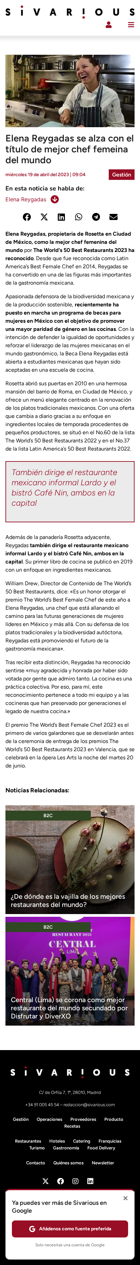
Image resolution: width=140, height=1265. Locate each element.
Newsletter (103, 1162)
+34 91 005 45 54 (42, 1104)
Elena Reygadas (25, 199)
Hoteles (57, 1141)
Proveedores (83, 1119)
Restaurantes (28, 1141)
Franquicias (110, 1141)
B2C (48, 816)
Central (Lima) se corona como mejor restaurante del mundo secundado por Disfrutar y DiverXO (69, 1008)
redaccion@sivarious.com (89, 1104)
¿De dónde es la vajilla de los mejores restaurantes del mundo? (68, 900)
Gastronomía (66, 1147)
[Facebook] (60, 1181)
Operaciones (49, 1119)
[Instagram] (75, 1181)
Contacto (35, 1162)
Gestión (121, 174)
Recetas (72, 1126)
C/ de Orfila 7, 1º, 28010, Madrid (70, 1092)
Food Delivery (101, 1147)
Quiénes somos (68, 1162)
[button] (26, 216)
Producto (113, 1119)
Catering (81, 1141)
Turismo (37, 1147)
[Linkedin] (90, 1181)
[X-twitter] (45, 1181)
